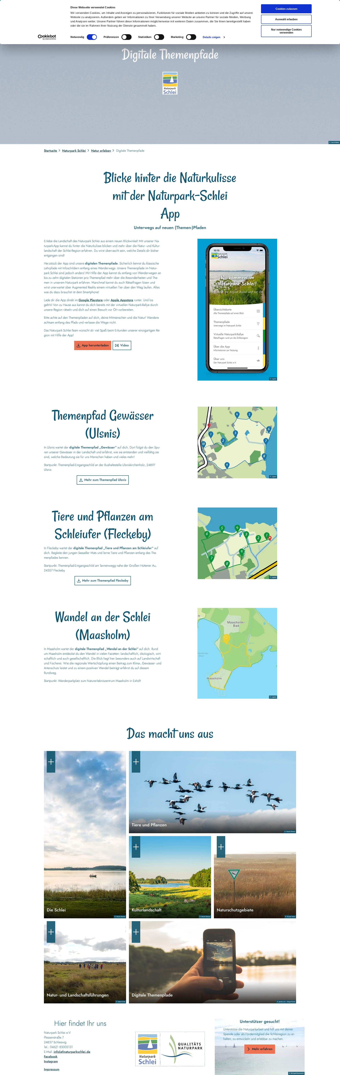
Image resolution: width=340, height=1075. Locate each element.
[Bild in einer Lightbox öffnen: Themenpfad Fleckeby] (237, 543)
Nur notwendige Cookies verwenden (286, 31)
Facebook (50, 1056)
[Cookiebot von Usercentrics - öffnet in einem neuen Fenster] (47, 37)
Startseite (50, 151)
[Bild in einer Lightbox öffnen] (170, 1048)
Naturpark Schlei (74, 151)
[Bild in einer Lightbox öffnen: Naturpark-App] (237, 310)
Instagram (51, 1061)
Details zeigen (211, 37)
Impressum (51, 1069)
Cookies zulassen (286, 8)
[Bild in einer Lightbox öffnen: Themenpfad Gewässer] (237, 442)
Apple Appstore (122, 300)
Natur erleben (101, 151)
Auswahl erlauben (286, 19)
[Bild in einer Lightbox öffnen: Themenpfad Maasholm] (237, 653)
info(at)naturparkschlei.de (72, 1051)
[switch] (126, 37)
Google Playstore (91, 300)
